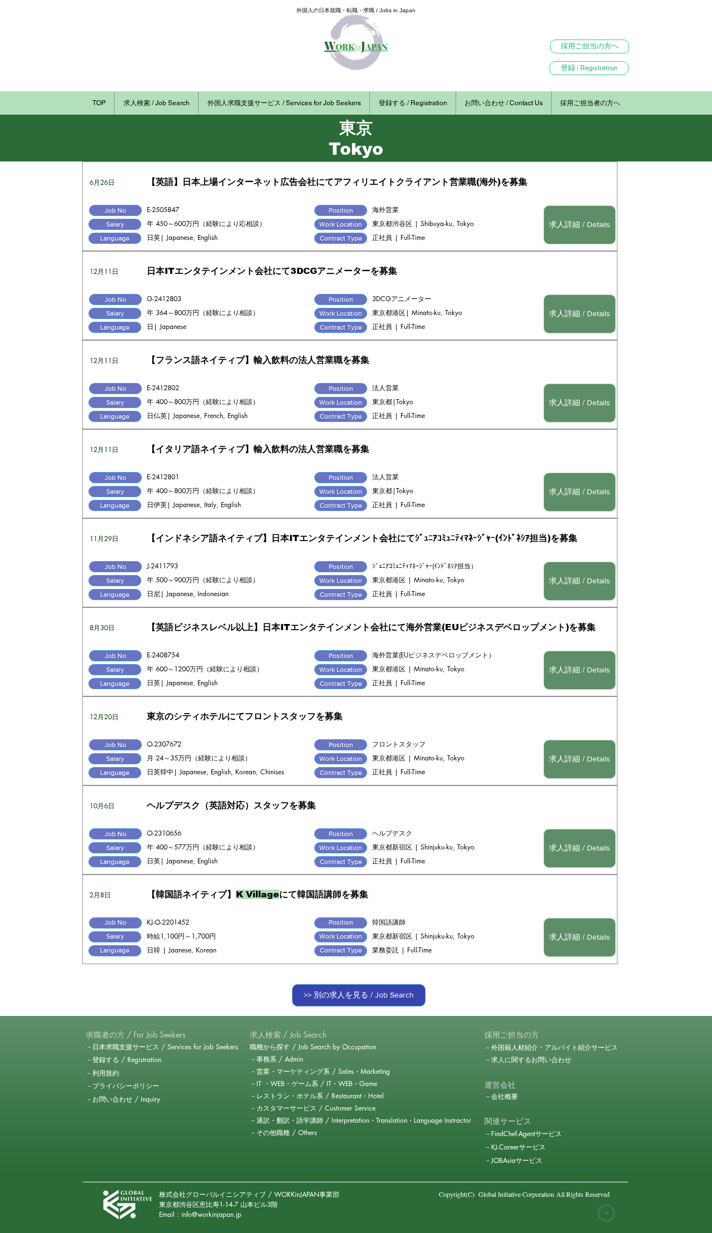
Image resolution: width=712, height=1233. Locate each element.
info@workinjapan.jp (211, 1214)
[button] (115, 210)
